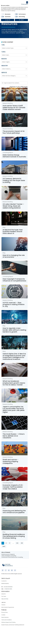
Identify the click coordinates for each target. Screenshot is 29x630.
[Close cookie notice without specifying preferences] (27, 2)
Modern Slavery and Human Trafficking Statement (12, 624)
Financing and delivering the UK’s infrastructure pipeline (14, 512)
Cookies (3, 614)
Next (4, 546)
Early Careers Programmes (7, 607)
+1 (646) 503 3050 (8, 588)
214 (17, 543)
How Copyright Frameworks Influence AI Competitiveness (14, 280)
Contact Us (3, 581)
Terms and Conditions (6, 619)
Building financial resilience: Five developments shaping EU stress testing (14, 536)
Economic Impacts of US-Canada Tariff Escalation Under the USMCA (13, 487)
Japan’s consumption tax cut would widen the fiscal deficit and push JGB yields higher (13, 409)
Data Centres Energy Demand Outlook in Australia (14, 156)
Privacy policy (24, 4)
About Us (3, 593)
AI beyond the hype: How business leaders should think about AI (13, 231)
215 (22, 543)
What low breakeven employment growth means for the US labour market (14, 383)
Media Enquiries (5, 583)
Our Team (3, 596)
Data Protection (5, 617)
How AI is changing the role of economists (13, 256)
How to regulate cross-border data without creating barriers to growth (14, 330)
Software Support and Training (8, 622)
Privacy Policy (4, 612)
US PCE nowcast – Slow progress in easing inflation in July (13, 304)
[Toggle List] (26, 48)
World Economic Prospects (8, 554)
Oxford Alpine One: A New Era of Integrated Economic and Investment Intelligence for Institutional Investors (14, 356)
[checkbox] (2, 14)
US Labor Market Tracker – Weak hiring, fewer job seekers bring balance (13, 206)
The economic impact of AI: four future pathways (14, 132)
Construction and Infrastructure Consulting (12, 557)
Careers (3, 604)
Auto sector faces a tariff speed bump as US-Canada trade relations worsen (14, 107)
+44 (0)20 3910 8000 (7, 586)
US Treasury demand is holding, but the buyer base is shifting (14, 180)
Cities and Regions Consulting (8, 555)
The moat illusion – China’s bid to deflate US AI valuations (13, 436)
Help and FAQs (4, 598)
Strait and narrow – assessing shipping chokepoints (10, 461)
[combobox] (13, 48)
